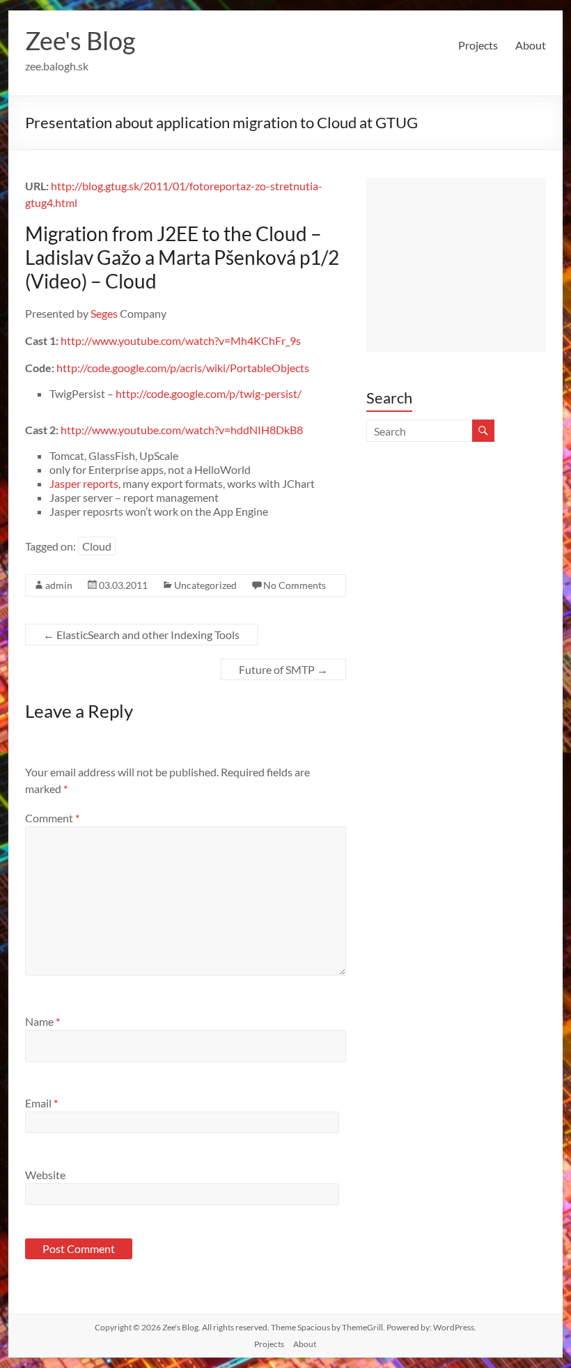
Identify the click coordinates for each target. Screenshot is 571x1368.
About (530, 45)
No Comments (294, 585)
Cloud (96, 546)
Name (42, 1021)
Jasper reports (83, 483)
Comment (52, 817)
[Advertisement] (456, 265)
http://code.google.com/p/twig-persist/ (209, 393)
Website (45, 1174)
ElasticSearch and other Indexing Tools (141, 634)
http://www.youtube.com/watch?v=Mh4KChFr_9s (181, 340)
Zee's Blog (80, 40)
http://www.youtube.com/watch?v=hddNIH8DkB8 (182, 429)
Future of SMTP (283, 669)
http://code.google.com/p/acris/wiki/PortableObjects (182, 367)
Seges (104, 313)
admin (58, 585)
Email (41, 1102)
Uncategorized (205, 585)
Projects (478, 45)
